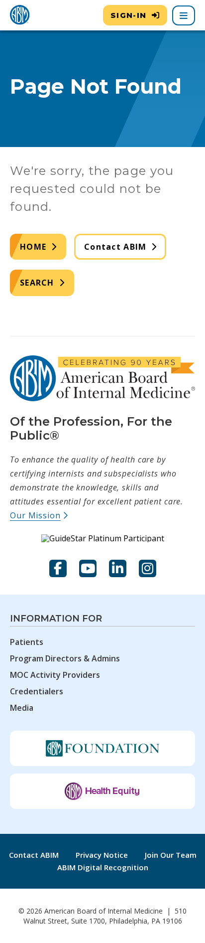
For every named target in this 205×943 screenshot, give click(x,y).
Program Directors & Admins (65, 658)
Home (33, 246)
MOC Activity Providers (55, 674)
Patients (26, 641)
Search (37, 282)
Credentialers (36, 691)
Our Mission (39, 515)
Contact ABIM (115, 246)
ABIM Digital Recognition (102, 867)
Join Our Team (171, 855)
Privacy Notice (102, 855)
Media (21, 707)
